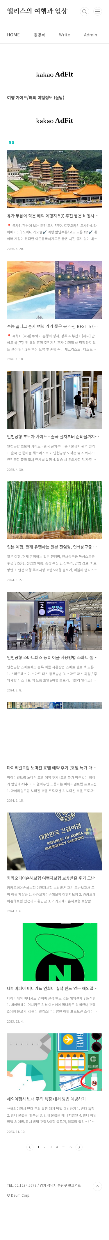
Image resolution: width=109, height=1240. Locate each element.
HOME (13, 34)
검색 (84, 11)
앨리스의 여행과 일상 (37, 11)
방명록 (39, 34)
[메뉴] (97, 11)
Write (64, 34)
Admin (90, 34)
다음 (79, 1147)
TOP (97, 1186)
